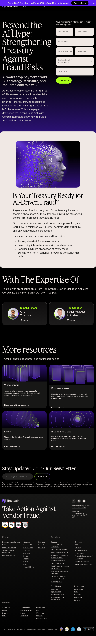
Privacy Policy (73, 486)
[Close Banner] (94, 3)
